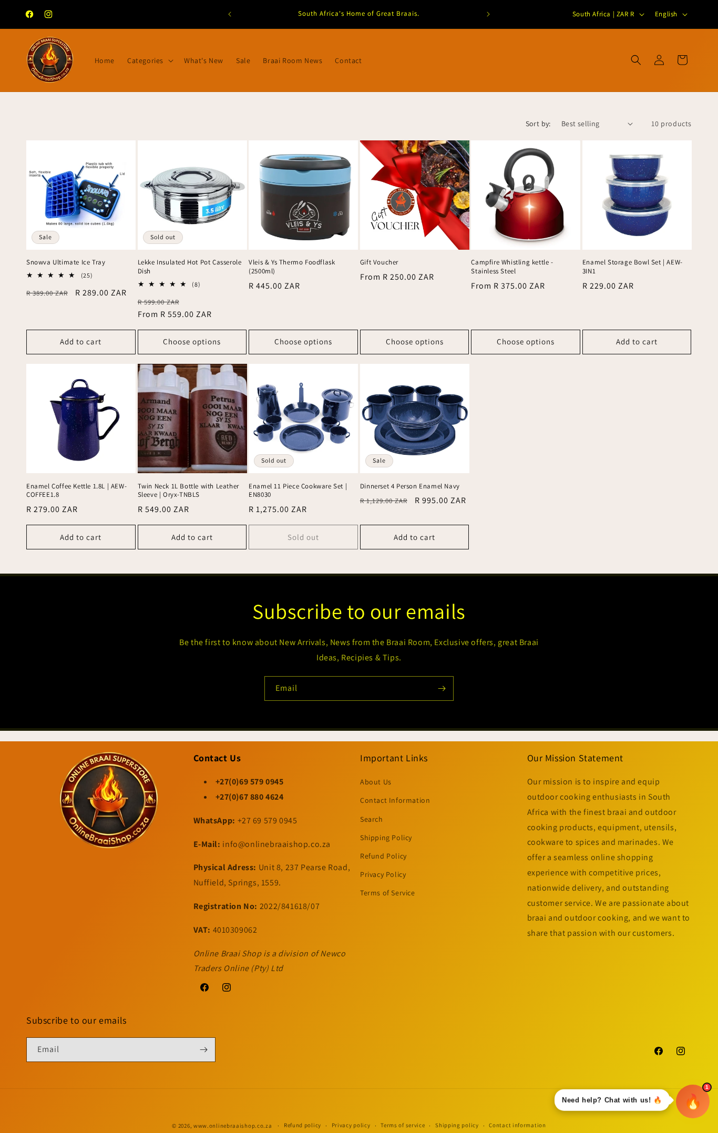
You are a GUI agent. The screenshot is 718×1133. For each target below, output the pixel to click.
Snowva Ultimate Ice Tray (65, 262)
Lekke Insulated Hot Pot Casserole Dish (190, 266)
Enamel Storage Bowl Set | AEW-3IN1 (632, 266)
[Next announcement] (488, 14)
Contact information (517, 1125)
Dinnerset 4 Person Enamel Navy (410, 486)
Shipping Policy (386, 837)
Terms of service (403, 1125)
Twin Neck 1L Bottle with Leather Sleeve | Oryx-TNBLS (188, 490)
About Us (376, 782)
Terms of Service (387, 892)
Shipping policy (457, 1125)
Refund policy (302, 1125)
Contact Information (395, 800)
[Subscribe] (441, 688)
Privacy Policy (383, 874)
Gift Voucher (379, 262)
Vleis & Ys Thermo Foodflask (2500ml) (292, 266)
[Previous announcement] (229, 14)
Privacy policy (351, 1125)
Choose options (192, 341)
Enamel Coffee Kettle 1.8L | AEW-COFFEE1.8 (76, 490)
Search (371, 819)
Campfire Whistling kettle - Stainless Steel (512, 266)
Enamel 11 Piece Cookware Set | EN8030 (298, 490)
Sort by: (538, 123)
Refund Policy (383, 856)
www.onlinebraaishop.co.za (232, 1125)
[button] (149, 60)
